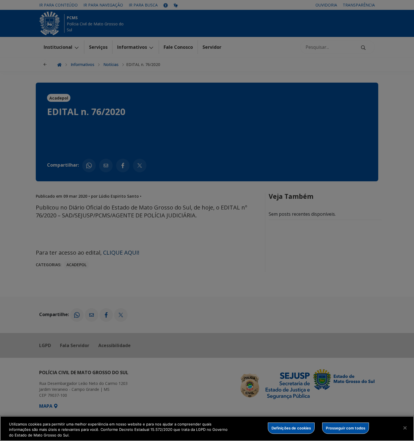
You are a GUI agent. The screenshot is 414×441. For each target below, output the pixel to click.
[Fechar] (405, 428)
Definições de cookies (291, 427)
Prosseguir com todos (345, 427)
